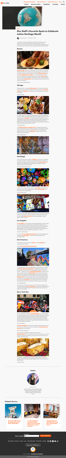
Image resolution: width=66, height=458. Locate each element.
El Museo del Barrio (22, 325)
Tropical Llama (27, 79)
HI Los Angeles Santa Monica (29, 234)
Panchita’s (26, 279)
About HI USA (11, 441)
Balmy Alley (32, 273)
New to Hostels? (41, 2)
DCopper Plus (20, 277)
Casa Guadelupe (31, 286)
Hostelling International (37, 454)
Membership (46, 4)
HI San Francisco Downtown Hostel (29, 246)
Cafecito (26, 91)
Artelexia (34, 159)
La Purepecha (25, 235)
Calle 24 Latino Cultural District (26, 268)
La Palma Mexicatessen (35, 271)
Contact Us (16, 441)
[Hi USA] (5, 3)
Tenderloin (41, 242)
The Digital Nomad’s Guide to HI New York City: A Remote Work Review (52, 423)
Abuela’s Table (20, 70)
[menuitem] (26, 4)
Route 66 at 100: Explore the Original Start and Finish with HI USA (14, 422)
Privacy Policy (39, 441)
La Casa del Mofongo (34, 313)
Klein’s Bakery (32, 88)
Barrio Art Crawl (27, 216)
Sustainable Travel (52, 2)
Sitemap (44, 441)
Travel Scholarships (31, 441)
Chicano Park (42, 162)
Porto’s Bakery (20, 223)
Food (18, 28)
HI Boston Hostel (42, 73)
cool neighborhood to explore (26, 74)
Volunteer (55, 4)
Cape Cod (43, 76)
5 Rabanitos (32, 131)
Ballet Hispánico (21, 334)
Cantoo (33, 242)
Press (25, 441)
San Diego (37, 188)
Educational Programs (29, 2)
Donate (63, 4)
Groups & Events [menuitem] (35, 4)
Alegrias (27, 118)
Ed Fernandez (41, 189)
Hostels (26, 4)
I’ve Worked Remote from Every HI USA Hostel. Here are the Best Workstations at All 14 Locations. (33, 423)
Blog (60, 2)
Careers (21, 441)
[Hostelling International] (33, 451)
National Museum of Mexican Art (27, 127)
